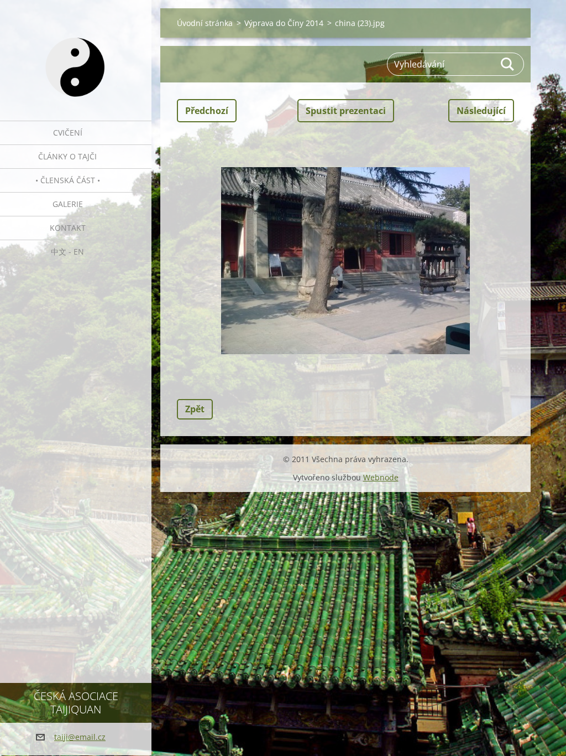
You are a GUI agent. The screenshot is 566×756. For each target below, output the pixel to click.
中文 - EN (67, 251)
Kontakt (68, 227)
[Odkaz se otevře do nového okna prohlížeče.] (345, 260)
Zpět (195, 409)
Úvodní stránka (205, 23)
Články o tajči (67, 156)
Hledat (508, 64)
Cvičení (67, 132)
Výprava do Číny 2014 (283, 23)
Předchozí (206, 111)
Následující (481, 111)
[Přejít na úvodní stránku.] (75, 53)
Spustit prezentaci (346, 111)
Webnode (381, 477)
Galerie (68, 204)
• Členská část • (67, 180)
